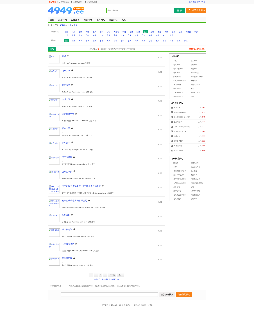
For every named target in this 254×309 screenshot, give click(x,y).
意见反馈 (127, 305)
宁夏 (180, 32)
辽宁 (108, 32)
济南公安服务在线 (180, 112)
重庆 (94, 32)
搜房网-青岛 (178, 122)
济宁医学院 (195, 73)
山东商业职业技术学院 (182, 117)
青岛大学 (176, 65)
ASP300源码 (195, 191)
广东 (129, 35)
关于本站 (105, 305)
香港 (157, 35)
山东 (75, 25)
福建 (94, 35)
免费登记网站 (198, 10)
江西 (101, 35)
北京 (73, 32)
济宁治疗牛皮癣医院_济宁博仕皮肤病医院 (81, 186)
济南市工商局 (195, 93)
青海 (166, 32)
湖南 (108, 35)
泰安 (122, 41)
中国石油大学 (195, 179)
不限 (66, 32)
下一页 (112, 275)
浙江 (80, 35)
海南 (150, 35)
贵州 (115, 35)
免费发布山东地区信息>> (197, 49)
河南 (196, 32)
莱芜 (178, 41)
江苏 (66, 35)
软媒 (175, 61)
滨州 (143, 41)
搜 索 (179, 10)
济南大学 (194, 69)
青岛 (80, 41)
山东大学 (194, 61)
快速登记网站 (78, 2)
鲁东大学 (176, 73)
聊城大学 (194, 65)
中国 (70, 25)
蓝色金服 (194, 81)
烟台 (101, 41)
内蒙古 (116, 32)
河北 (124, 32)
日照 (171, 41)
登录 (194, 2)
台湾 (171, 35)
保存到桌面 (65, 2)
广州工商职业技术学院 (182, 127)
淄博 (87, 41)
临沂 (129, 41)
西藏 (159, 32)
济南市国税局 (178, 97)
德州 (94, 41)
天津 (87, 32)
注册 (190, 2)
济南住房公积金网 (179, 171)
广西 (143, 35)
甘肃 (173, 32)
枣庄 (164, 41)
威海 (157, 41)
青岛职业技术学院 (179, 195)
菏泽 (136, 41)
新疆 (152, 32)
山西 (131, 32)
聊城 (185, 41)
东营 (150, 41)
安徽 (87, 35)
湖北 (73, 35)
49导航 (63, 25)
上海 (80, 32)
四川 (122, 35)
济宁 (115, 41)
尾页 (120, 275)
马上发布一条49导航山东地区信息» (106, 279)
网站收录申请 (116, 305)
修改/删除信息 (92, 2)
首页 (52, 20)
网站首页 (52, 2)
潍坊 (108, 41)
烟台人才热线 (178, 150)
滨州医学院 (177, 77)
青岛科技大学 (178, 69)
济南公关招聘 (195, 85)
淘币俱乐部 (201, 2)
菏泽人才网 (195, 163)
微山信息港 (177, 85)
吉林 (101, 32)
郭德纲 (175, 163)
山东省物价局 (178, 93)
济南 (73, 41)
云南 (136, 35)
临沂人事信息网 (179, 175)
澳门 (164, 35)
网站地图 (137, 305)
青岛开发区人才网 (180, 131)
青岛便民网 (177, 89)
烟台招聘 (176, 187)
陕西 (138, 32)
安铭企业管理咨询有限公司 (74, 200)
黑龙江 (188, 32)
